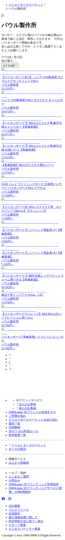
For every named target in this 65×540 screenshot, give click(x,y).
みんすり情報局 (19, 462)
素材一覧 (14, 423)
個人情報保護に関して (23, 517)
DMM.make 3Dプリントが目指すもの (32, 412)
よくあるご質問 (19, 476)
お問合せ (14, 480)
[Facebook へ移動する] (3, 499)
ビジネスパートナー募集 (24, 528)
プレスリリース (19, 509)
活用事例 (14, 427)
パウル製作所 (10, 84)
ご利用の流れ (17, 415)
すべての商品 (17, 449)
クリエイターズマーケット (26, 4)
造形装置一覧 (17, 435)
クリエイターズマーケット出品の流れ (33, 419)
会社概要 (14, 505)
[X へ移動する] (6, 499)
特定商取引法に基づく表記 (26, 521)
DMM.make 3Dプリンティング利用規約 (34, 484)
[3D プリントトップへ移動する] (32, 393)
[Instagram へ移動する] (10, 499)
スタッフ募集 (17, 525)
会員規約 (14, 513)
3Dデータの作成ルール (23, 431)
